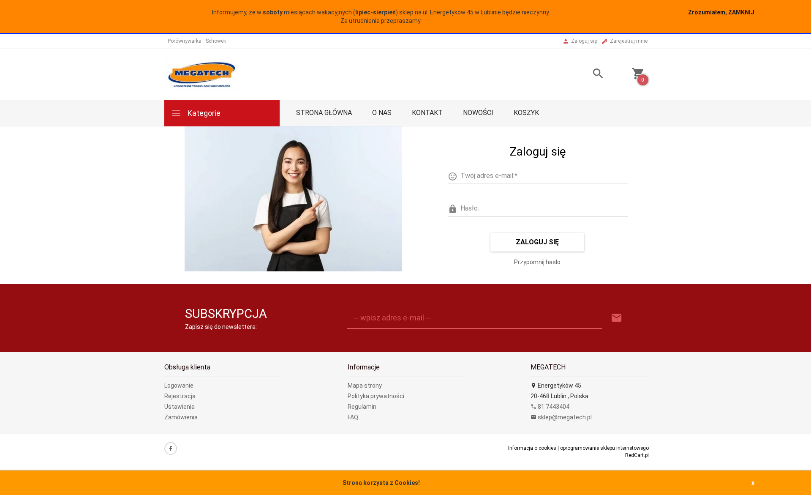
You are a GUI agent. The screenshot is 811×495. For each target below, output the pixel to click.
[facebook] (170, 448)
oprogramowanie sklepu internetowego (604, 448)
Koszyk (526, 113)
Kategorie (203, 113)
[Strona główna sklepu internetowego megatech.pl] (201, 74)
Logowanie (178, 385)
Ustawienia (179, 406)
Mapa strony (365, 385)
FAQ (353, 417)
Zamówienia (181, 417)
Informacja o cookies (532, 448)
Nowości (478, 113)
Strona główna (324, 113)
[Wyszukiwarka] (587, 74)
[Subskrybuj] (617, 318)
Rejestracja (180, 396)
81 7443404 (552, 406)
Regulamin (362, 406)
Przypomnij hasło (537, 262)
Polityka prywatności (376, 396)
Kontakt (427, 113)
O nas (382, 113)
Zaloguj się (537, 242)
